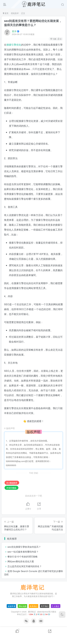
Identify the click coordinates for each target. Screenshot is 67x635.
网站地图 (23, 606)
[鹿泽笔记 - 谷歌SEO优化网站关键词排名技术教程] (33, 587)
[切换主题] (62, 614)
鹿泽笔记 (32, 611)
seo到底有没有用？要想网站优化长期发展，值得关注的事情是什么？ (33, 23)
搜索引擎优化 (14, 44)
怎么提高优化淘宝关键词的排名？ (24, 566)
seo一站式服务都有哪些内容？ (23, 551)
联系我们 (34, 606)
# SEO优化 (11, 487)
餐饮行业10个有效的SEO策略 (22, 556)
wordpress (43, 611)
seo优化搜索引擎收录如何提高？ (24, 546)
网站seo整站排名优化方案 (20, 561)
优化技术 (15, 13)
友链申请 (11, 606)
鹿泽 (14, 31)
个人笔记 (55, 606)
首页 (6, 13)
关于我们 (45, 606)
